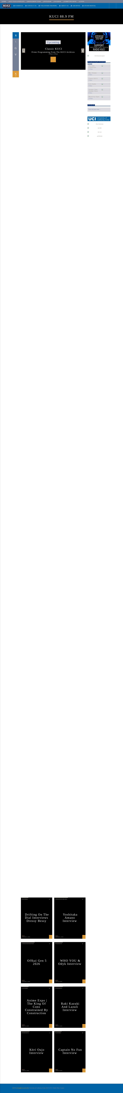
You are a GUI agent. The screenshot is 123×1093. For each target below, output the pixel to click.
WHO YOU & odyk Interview (69, 962)
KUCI (23, 936)
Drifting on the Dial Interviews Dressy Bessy (37, 918)
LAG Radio (54, 48)
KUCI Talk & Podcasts (16, 1)
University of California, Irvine (37, 1088)
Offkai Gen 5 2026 (37, 962)
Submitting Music (70, 1)
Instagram (47, 1)
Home (4, 1)
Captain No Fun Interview (70, 1051)
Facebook (57, 1)
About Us (65, 5)
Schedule (19, 5)
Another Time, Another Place (93, 90)
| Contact (62, 1088)
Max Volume (93, 73)
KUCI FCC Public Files (52, 1088)
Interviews (58, 943)
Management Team (34, 1)
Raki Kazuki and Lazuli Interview (70, 1007)
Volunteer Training (49, 5)
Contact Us (31, 5)
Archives (76, 5)
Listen (82, 1)
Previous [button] (23, 51)
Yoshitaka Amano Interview (70, 918)
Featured (25, 899)
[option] (53, 51)
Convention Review (61, 899)
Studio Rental (90, 5)
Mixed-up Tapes (94, 96)
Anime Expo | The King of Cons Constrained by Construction (36, 1007)
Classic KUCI (93, 78)
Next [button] (83, 51)
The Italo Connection (92, 66)
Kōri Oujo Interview (36, 1051)
